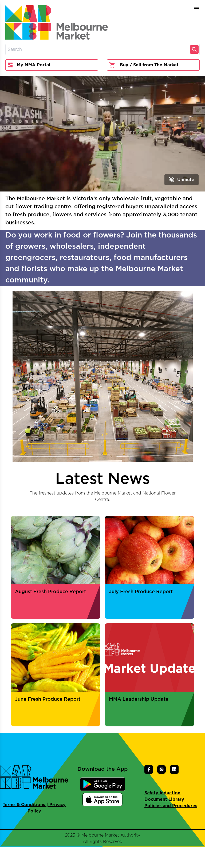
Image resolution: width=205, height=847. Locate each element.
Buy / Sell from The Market (149, 65)
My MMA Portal (33, 65)
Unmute (181, 179)
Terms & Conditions (24, 805)
